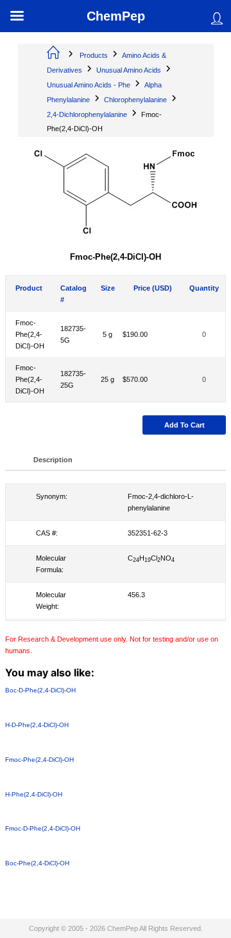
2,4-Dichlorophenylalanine (87, 114)
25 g (107, 379)
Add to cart (184, 425)
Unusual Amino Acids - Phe (88, 85)
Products (94, 55)
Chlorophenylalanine (135, 100)
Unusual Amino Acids (128, 70)
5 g (107, 334)
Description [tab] (53, 460)
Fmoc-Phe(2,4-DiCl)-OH (29, 334)
